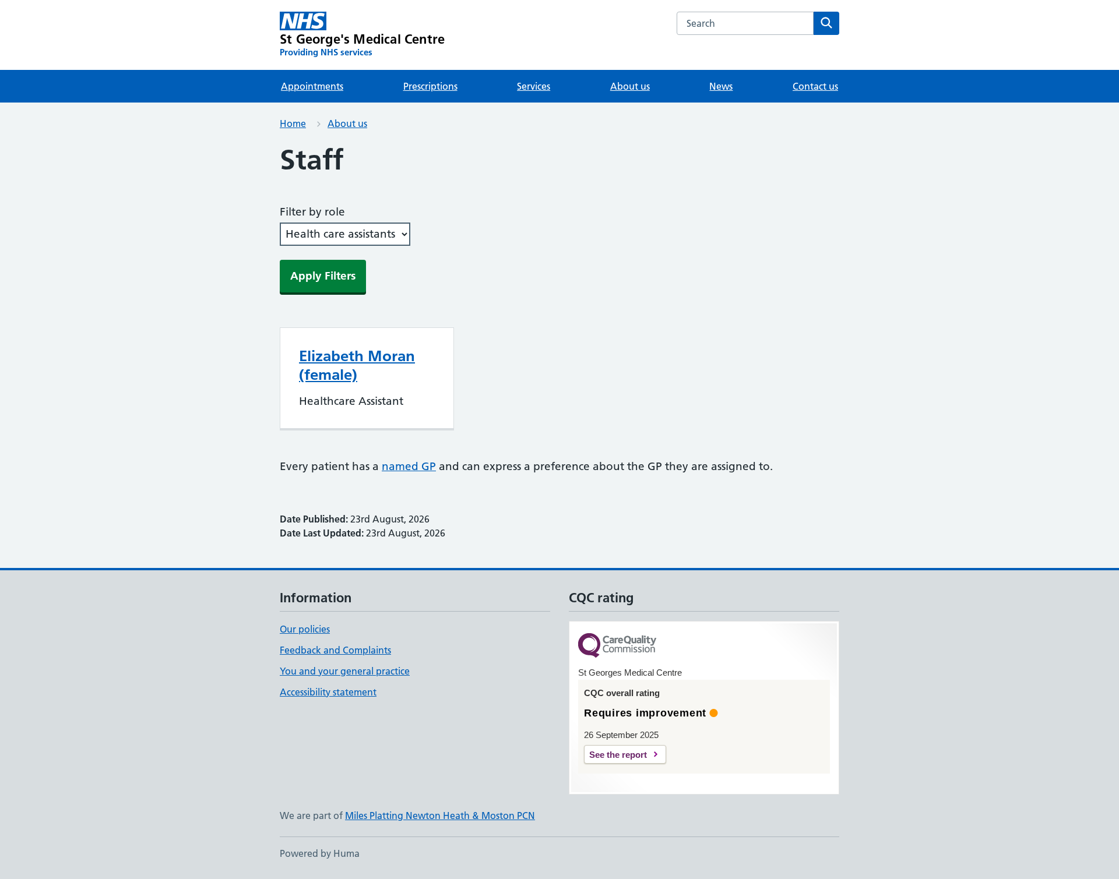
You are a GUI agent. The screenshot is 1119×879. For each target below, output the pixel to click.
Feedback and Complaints (335, 650)
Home (293, 123)
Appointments (312, 86)
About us (630, 86)
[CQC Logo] (617, 646)
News (721, 86)
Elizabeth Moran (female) (357, 365)
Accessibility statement (328, 692)
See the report (618, 755)
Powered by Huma (320, 853)
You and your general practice (345, 671)
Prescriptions (430, 86)
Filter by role (312, 211)
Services (533, 86)
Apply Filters (323, 276)
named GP (409, 466)
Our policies (305, 629)
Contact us (815, 86)
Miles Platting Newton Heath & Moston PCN (440, 815)
